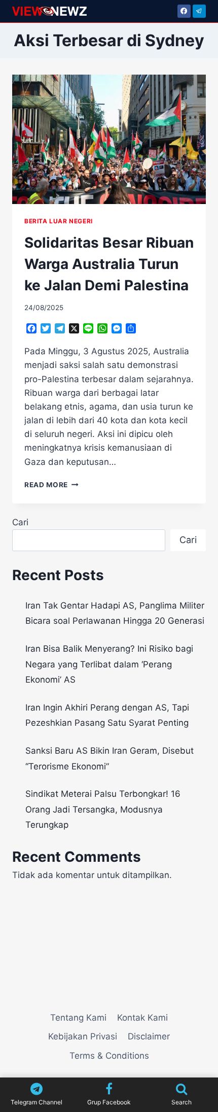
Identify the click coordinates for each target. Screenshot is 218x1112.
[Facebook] (184, 11)
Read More (51, 485)
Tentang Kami (78, 1018)
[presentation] (109, 139)
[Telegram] (199, 11)
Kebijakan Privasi (82, 1036)
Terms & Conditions (109, 1056)
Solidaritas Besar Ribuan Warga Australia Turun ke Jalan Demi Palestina (109, 264)
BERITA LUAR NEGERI (58, 221)
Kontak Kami (142, 1018)
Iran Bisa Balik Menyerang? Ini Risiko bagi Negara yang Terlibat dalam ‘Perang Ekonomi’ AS (109, 664)
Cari (20, 522)
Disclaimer (149, 1036)
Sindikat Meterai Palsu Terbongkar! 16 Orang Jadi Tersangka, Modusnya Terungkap (102, 809)
